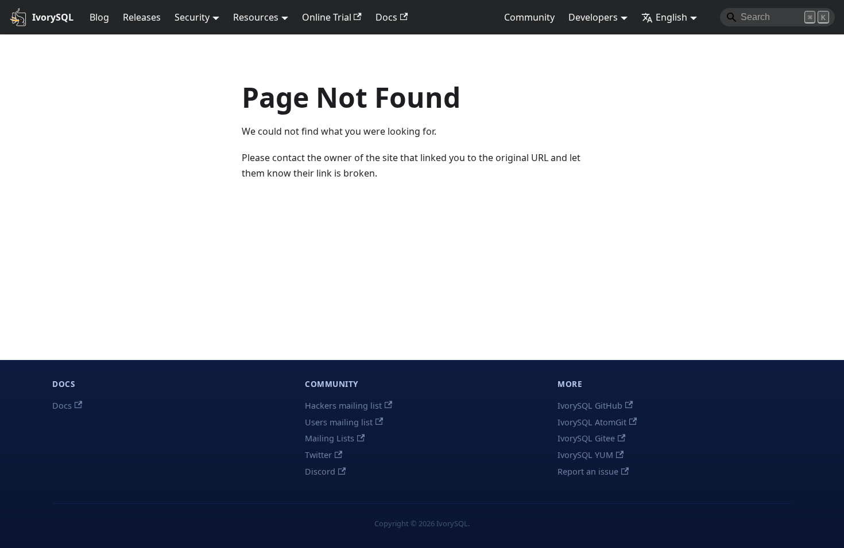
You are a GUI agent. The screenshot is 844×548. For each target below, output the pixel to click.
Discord (320, 471)
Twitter (318, 454)
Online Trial (326, 17)
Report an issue (587, 471)
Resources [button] (255, 17)
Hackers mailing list (343, 405)
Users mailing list (339, 422)
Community (529, 17)
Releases (142, 17)
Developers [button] (593, 17)
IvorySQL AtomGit (591, 422)
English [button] (671, 17)
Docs (386, 17)
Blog (99, 17)
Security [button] (192, 17)
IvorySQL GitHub (589, 405)
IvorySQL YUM (585, 454)
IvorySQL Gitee (586, 438)
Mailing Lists (329, 438)
